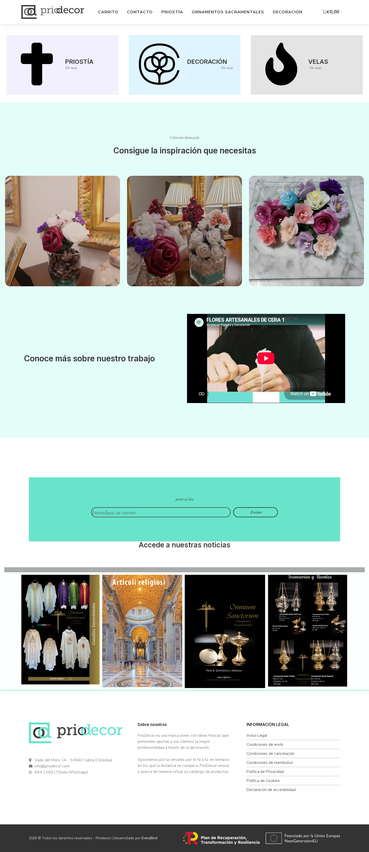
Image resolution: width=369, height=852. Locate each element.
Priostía (172, 12)
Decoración (287, 12)
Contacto (140, 12)
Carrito (108, 12)
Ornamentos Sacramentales (228, 12)
